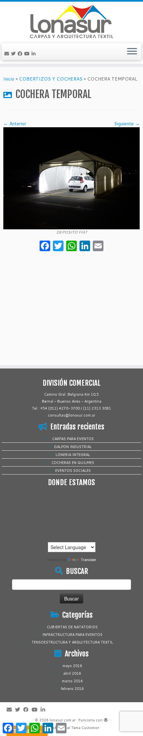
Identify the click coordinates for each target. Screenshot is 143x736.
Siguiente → (127, 123)
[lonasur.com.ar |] (71, 21)
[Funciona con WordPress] (105, 718)
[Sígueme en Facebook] (21, 53)
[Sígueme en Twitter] (14, 53)
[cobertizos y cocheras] (71, 178)
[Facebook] (45, 247)
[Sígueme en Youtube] (28, 53)
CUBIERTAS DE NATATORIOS (72, 627)
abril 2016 (72, 673)
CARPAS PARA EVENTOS (73, 438)
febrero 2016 (72, 688)
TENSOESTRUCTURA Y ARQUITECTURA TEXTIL (72, 642)
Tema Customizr (85, 727)
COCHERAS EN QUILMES (73, 462)
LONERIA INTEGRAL (73, 454)
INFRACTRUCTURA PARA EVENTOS (72, 634)
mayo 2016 (72, 665)
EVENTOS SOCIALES (73, 470)
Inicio (8, 79)
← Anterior (14, 123)
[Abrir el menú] (132, 52)
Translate (88, 560)
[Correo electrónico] (7, 53)
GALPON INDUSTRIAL (73, 446)
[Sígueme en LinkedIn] (35, 53)
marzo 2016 (72, 681)
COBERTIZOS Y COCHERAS (50, 79)
